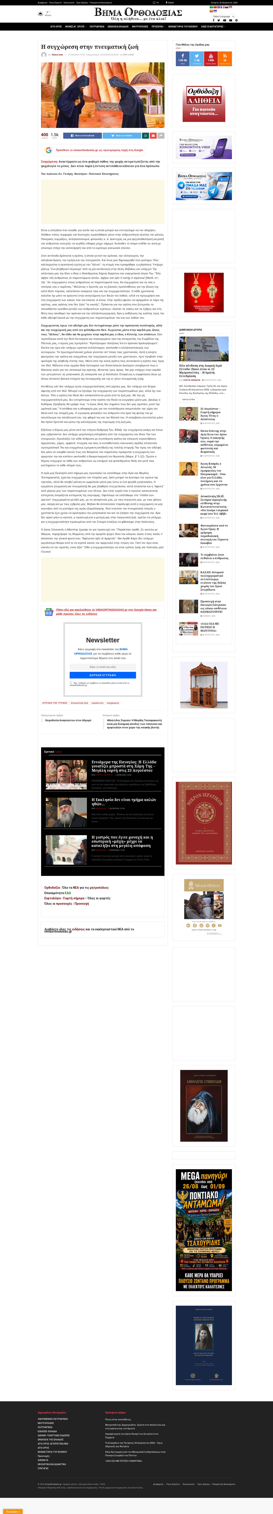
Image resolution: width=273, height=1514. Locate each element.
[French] (222, 7)
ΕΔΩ (68, 893)
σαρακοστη (97, 703)
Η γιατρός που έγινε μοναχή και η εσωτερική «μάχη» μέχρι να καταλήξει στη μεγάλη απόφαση (122, 841)
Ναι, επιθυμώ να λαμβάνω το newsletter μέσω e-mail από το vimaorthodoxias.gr (99, 684)
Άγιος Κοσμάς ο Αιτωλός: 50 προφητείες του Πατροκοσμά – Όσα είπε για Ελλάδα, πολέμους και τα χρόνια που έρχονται (214, 474)
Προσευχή (82, 903)
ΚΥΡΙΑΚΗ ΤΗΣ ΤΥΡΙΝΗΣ (55, 703)
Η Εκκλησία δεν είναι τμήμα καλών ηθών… (124, 801)
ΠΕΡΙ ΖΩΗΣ (128, 55)
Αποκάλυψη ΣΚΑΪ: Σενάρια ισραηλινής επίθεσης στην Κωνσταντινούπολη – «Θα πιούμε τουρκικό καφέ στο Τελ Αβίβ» (214, 504)
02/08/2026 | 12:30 (116, 850)
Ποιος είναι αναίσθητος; (118, 1419)
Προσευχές (44, 1456)
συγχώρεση (113, 703)
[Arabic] (211, 7)
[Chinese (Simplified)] (215, 7)
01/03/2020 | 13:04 (76, 55)
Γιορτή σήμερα (73, 898)
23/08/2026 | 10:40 (123, 775)
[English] (219, 7)
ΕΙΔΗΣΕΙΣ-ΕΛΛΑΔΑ (47, 1431)
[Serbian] (230, 7)
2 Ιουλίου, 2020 (208, 616)
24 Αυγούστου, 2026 (210, 489)
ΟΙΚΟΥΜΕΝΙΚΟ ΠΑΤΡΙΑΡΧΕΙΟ (53, 1419)
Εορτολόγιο (52, 898)
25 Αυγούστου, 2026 (212, 380)
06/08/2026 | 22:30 (116, 808)
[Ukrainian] (215, 11)
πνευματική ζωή (79, 703)
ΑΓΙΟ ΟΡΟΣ (56, 26)
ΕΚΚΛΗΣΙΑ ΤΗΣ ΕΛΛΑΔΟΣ (51, 1439)
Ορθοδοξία (52, 887)
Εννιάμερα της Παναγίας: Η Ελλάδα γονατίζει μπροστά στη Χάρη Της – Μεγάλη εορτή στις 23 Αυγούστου (124, 766)
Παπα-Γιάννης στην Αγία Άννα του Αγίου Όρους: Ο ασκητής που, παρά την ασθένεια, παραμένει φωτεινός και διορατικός (214, 441)
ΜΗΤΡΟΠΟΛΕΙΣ (140, 26)
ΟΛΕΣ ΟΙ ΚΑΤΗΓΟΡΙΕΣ (212, 26)
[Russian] (226, 7)
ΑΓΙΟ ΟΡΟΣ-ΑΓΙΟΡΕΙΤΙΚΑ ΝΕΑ (53, 1443)
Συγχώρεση (49, 161)
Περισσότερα (188, 400)
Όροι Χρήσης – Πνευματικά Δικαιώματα (94, 3)
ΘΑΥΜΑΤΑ (43, 1460)
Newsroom (57, 55)
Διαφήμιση (42, 3)
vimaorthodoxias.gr (53, 1484)
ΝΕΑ (76, 887)
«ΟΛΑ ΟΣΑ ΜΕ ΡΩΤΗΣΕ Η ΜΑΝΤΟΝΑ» (209, 627)
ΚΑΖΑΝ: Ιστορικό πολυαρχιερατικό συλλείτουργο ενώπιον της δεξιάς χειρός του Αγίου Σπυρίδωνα (213, 580)
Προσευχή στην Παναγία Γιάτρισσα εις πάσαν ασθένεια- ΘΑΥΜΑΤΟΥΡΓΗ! (213, 606)
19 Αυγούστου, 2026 (210, 456)
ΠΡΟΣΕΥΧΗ (157, 26)
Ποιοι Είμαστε (55, 3)
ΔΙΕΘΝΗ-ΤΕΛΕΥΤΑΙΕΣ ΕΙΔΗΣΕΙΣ (54, 1435)
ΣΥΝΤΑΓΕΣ (43, 1468)
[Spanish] (211, 11)
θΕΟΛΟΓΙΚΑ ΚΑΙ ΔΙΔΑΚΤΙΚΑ (52, 1464)
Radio (171, 3)
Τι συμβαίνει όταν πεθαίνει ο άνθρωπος (214, 556)
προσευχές (64, 903)
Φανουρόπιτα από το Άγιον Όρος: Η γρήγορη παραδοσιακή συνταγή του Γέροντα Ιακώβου (214, 534)
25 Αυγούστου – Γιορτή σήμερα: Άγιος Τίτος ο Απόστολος (210, 414)
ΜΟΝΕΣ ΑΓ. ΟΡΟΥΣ (75, 26)
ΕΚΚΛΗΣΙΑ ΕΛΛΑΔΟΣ (118, 26)
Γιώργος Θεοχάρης (104, 775)
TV (157, 3)
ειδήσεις (79, 929)
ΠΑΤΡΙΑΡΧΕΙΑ (97, 26)
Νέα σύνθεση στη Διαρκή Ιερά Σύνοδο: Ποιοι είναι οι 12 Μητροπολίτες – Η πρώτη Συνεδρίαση (200, 371)
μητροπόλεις (99, 887)
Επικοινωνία (69, 3)
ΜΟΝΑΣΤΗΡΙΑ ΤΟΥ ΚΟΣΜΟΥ (183, 26)
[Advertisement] (102, 202)
